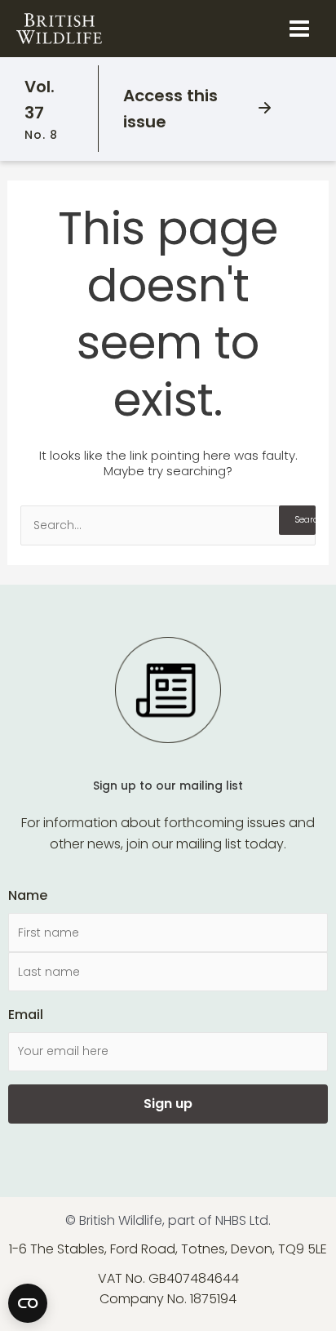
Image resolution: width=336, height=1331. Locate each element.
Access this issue (170, 108)
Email (25, 1014)
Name (27, 895)
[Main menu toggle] (299, 28)
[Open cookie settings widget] (27, 1303)
